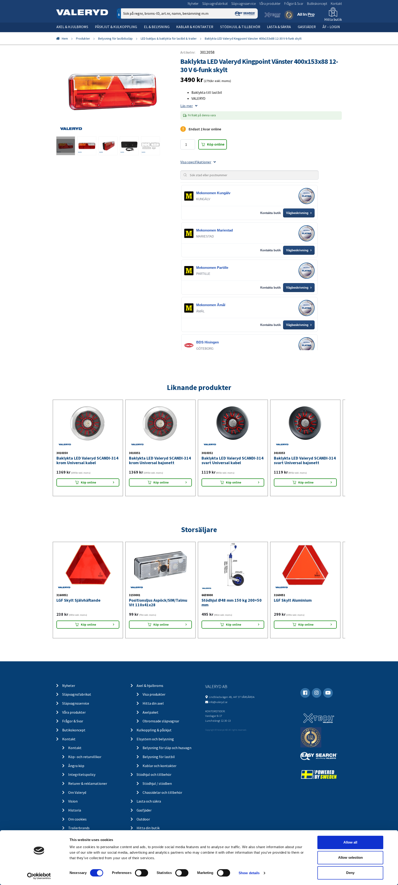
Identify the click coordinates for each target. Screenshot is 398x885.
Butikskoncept (317, 3)
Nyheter (193, 3)
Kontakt (336, 3)
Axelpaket (150, 712)
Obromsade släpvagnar (161, 721)
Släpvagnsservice (243, 3)
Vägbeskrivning (299, 213)
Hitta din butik (148, 828)
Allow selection (350, 857)
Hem (65, 38)
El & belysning (157, 26)
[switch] (141, 872)
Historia (74, 810)
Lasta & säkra (279, 26)
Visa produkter (154, 694)
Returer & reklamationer (87, 783)
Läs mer (186, 105)
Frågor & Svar (293, 3)
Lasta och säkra (149, 801)
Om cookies (77, 819)
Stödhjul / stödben (157, 783)
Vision (73, 801)
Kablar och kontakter (159, 765)
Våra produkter (270, 3)
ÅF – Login (331, 26)
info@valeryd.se (218, 702)
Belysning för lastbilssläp (115, 38)
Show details (249, 873)
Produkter (83, 38)
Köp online (215, 144)
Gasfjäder (307, 26)
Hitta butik (333, 19)
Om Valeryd (77, 792)
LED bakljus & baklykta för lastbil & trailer (169, 38)
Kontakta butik (270, 213)
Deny (350, 873)
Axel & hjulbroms (72, 26)
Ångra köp (76, 765)
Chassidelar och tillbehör (162, 792)
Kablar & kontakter (194, 26)
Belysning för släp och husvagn (167, 747)
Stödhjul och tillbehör (154, 774)
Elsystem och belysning (155, 739)
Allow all (350, 842)
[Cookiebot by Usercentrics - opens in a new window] (39, 876)
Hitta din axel (153, 703)
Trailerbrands (79, 828)
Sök (250, 33)
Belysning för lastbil (159, 756)
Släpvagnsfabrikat (215, 3)
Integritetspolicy (81, 774)
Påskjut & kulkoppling (116, 26)
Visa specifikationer (195, 162)
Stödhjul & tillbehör (240, 26)
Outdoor (143, 819)
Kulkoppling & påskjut (154, 730)
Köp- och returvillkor (84, 756)
